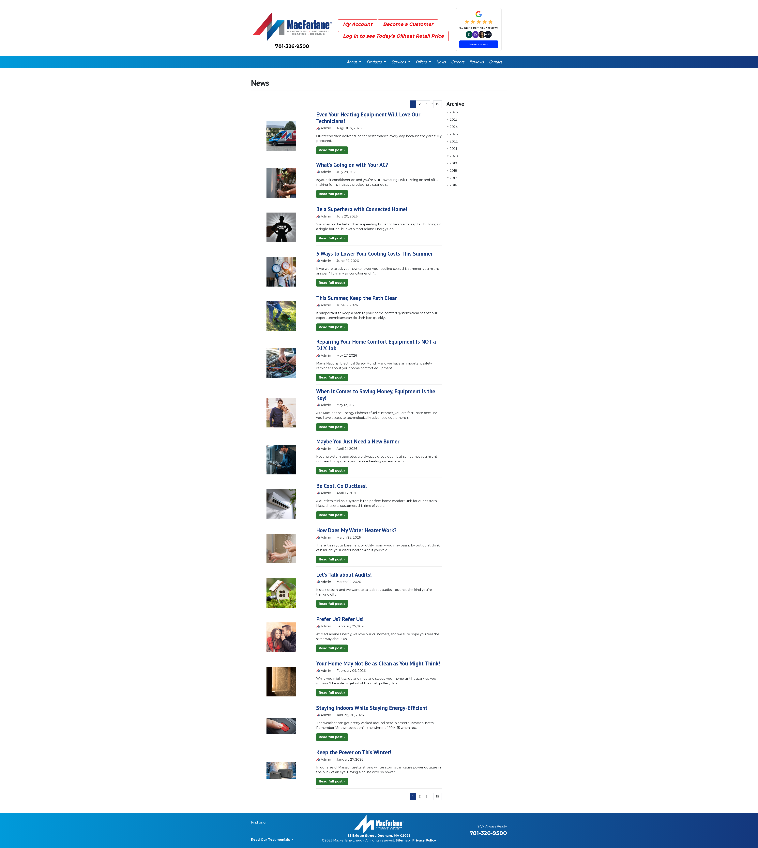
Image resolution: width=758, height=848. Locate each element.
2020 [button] (454, 156)
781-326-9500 (292, 46)
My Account (357, 24)
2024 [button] (454, 127)
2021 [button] (453, 149)
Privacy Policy (424, 840)
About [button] (352, 62)
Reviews (476, 62)
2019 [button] (453, 163)
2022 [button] (454, 141)
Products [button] (375, 62)
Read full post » (332, 150)
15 (437, 104)
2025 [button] (454, 119)
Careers (457, 62)
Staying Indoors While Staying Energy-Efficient (371, 707)
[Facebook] (273, 822)
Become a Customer (408, 24)
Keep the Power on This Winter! (353, 752)
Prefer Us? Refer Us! (340, 619)
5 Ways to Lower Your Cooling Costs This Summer (374, 253)
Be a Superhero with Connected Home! (361, 209)
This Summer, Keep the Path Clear (356, 298)
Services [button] (399, 62)
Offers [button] (422, 62)
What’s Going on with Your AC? (352, 164)
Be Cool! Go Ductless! (341, 485)
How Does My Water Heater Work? (356, 530)
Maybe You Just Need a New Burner (357, 441)
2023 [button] (454, 134)
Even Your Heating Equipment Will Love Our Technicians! (368, 118)
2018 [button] (453, 170)
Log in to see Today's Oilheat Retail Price (393, 36)
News (441, 62)
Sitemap (403, 840)
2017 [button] (453, 178)
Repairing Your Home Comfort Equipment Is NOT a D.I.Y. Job (376, 345)
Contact (495, 62)
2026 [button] (454, 112)
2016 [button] (453, 185)
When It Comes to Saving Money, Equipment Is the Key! (375, 395)
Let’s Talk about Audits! (344, 574)
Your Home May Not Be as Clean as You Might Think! (378, 663)
